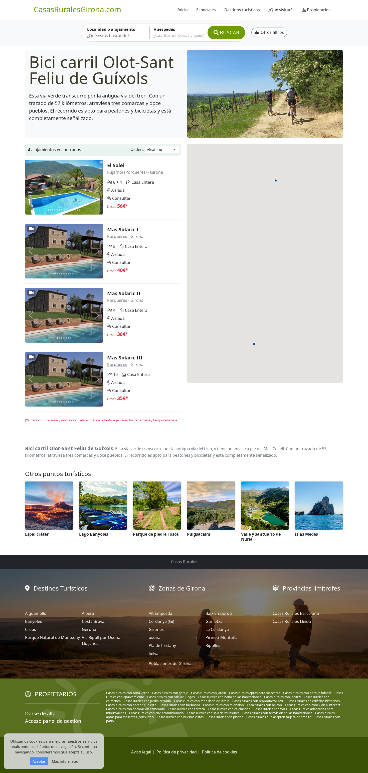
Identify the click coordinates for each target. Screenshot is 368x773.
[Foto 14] (77, 210)
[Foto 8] (64, 210)
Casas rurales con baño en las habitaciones (229, 697)
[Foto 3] (52, 210)
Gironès (156, 629)
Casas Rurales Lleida (292, 621)
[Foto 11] (70, 210)
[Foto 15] (79, 210)
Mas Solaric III (124, 357)
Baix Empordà (219, 613)
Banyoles (33, 621)
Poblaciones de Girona (170, 663)
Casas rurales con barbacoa (179, 705)
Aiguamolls (35, 613)
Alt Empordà (160, 613)
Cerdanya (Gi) (161, 621)
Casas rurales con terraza (186, 709)
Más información (66, 761)
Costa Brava (93, 621)
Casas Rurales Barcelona (296, 613)
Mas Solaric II (123, 293)
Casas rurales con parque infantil (307, 693)
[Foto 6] (59, 210)
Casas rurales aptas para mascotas (254, 693)
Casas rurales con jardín (208, 693)
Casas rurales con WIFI (270, 709)
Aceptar (39, 761)
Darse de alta (40, 713)
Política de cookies (219, 752)
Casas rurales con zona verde (127, 693)
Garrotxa (214, 621)
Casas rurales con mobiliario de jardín (201, 701)
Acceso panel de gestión (53, 721)
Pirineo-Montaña (222, 637)
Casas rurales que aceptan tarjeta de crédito (278, 717)
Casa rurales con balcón (264, 705)
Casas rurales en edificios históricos (313, 701)
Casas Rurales (184, 561)
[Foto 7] (61, 210)
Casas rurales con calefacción (229, 709)
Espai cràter (37, 534)
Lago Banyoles (93, 534)
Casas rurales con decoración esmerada (135, 709)
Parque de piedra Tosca (156, 534)
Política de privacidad (176, 752)
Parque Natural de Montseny (52, 637)
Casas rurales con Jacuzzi (282, 697)
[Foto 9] (66, 210)
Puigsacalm (198, 534)
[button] (254, 343)
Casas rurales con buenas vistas (180, 717)
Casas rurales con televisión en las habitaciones (277, 713)
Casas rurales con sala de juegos (171, 697)
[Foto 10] (68, 210)
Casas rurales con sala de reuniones (213, 713)
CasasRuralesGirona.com (77, 9)
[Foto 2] (50, 210)
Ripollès (213, 645)
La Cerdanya (217, 629)
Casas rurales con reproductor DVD (258, 701)
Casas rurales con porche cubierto (131, 705)
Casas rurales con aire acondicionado (156, 713)
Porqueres (117, 236)
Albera (88, 613)
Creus (30, 629)
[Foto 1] (48, 210)
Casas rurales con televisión (223, 705)
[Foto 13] (75, 210)
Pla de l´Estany (162, 645)
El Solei (115, 165)
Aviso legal (141, 752)
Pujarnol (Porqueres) (127, 172)
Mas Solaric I (122, 229)
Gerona (89, 629)
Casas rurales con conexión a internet (312, 705)
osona (154, 637)
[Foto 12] (73, 210)
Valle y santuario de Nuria (261, 536)
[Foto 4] (55, 210)
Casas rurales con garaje (170, 693)
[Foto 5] (57, 210)
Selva (153, 653)
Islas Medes (306, 534)
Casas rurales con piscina (225, 717)
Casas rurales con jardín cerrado (147, 701)
